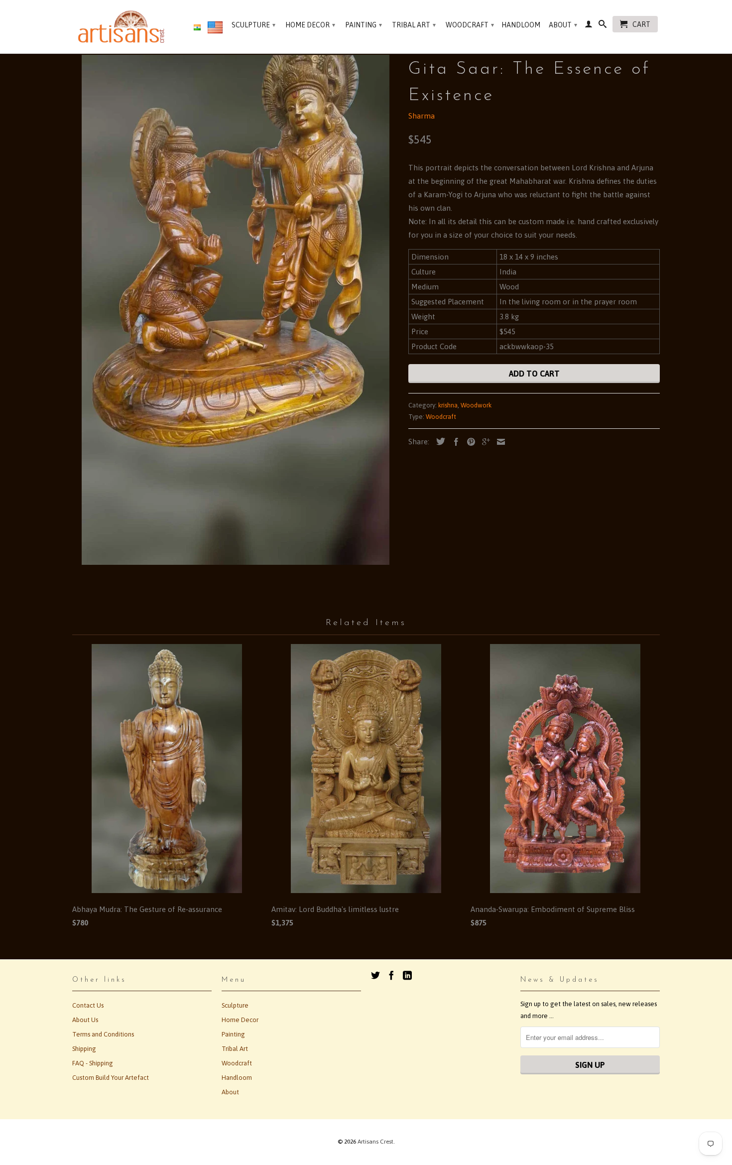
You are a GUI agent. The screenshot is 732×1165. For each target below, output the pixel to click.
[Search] (603, 26)
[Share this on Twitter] (438, 441)
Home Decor (310, 25)
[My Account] (589, 26)
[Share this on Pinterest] (468, 442)
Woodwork (476, 405)
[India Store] (197, 27)
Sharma (421, 116)
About (563, 25)
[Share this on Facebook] (453, 442)
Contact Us (88, 1005)
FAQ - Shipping (92, 1063)
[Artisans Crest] (123, 26)
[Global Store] (215, 29)
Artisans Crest (375, 1141)
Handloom (520, 25)
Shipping (84, 1048)
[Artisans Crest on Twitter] (375, 975)
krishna (448, 405)
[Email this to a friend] (498, 442)
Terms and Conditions (103, 1034)
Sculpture (253, 25)
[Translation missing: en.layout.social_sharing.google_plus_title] (483, 442)
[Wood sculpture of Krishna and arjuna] (235, 310)
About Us (85, 1020)
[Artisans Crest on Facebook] (391, 975)
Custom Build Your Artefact (110, 1077)
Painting (363, 25)
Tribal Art (414, 25)
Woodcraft (470, 25)
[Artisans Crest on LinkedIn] (407, 975)
